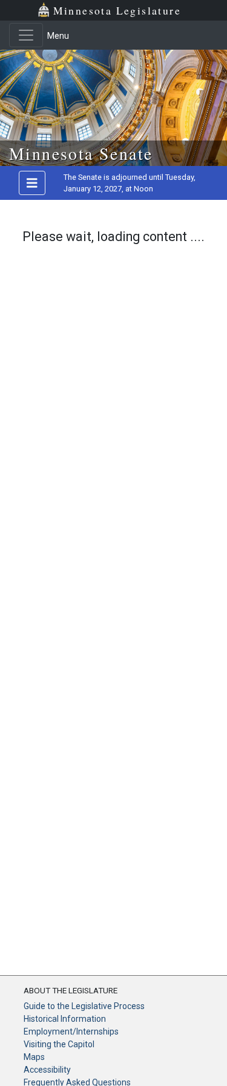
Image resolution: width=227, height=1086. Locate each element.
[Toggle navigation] (26, 35)
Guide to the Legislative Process (84, 1006)
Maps (34, 1057)
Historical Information (65, 1019)
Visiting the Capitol (59, 1044)
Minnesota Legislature (117, 10)
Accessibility (47, 1069)
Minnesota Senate (81, 153)
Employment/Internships (71, 1031)
